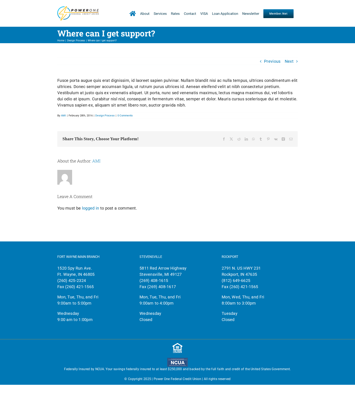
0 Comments (125, 115)
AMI (63, 115)
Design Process (105, 115)
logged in (90, 208)
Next (289, 61)
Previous (272, 61)
